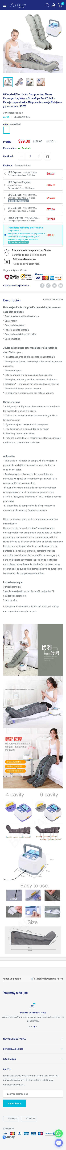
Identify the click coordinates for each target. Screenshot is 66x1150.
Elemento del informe (53, 299)
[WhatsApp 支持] (59, 1133)
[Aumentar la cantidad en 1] (38, 156)
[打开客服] (59, 1143)
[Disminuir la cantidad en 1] (21, 156)
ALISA (6, 117)
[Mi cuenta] (53, 5)
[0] (60, 5)
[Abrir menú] (4, 5)
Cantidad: (8, 156)
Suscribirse (14, 1103)
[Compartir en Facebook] (42, 285)
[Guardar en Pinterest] (48, 285)
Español (11, 1118)
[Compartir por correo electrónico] (60, 285)
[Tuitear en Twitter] (54, 285)
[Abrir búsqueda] (47, 5)
